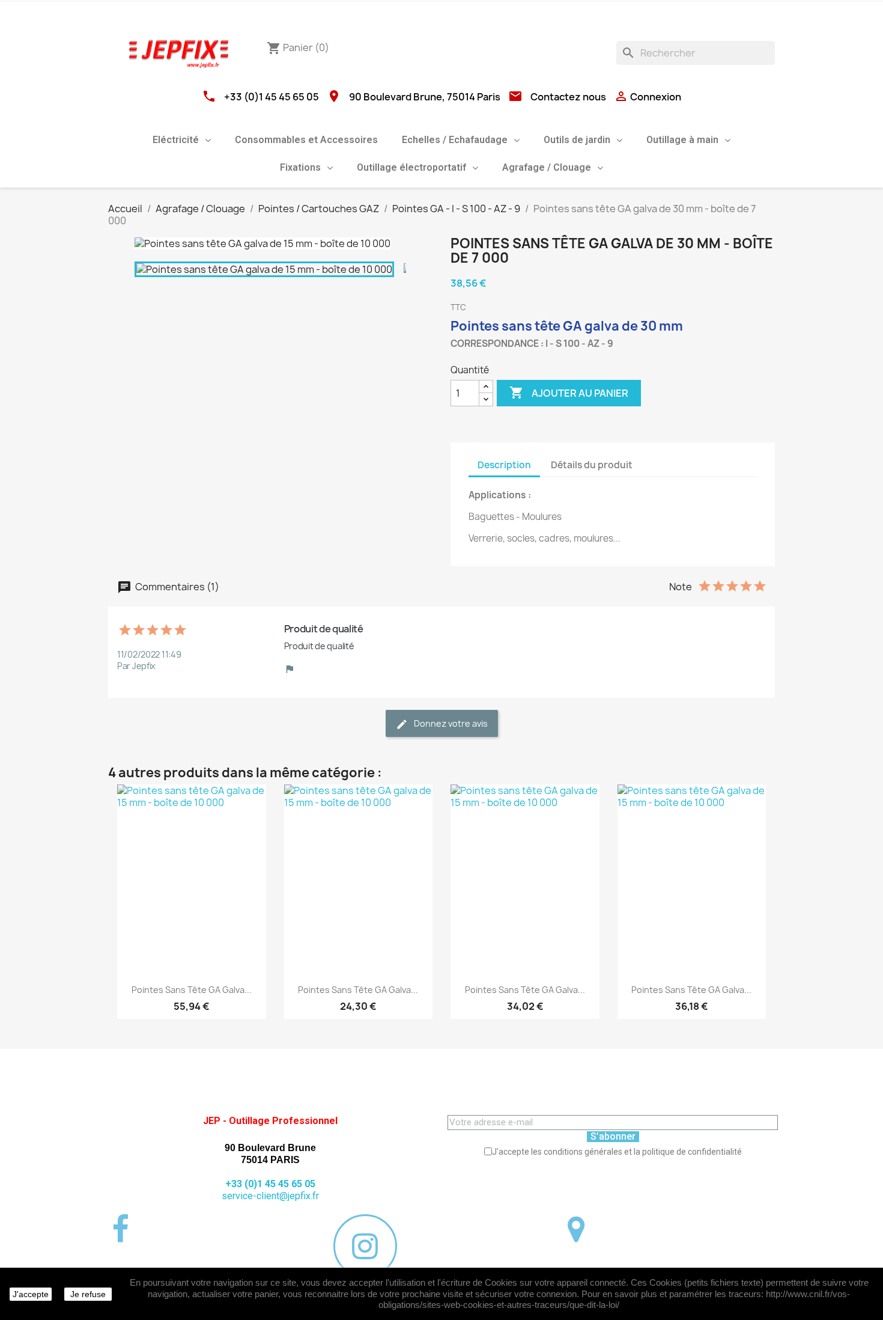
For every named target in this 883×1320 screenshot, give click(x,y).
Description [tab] (504, 465)
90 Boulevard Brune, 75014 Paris (424, 96)
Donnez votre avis (450, 723)
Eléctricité (176, 139)
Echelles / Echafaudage (455, 139)
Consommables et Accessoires (306, 139)
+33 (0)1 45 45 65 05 (271, 96)
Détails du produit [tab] (592, 465)
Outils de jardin (577, 139)
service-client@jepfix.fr (270, 1196)
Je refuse (88, 1294)
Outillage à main (682, 139)
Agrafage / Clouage (546, 167)
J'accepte (31, 1294)
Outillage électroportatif (411, 167)
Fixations (300, 167)
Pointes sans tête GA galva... (192, 989)
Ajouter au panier (568, 392)
